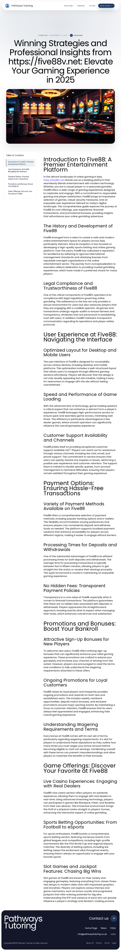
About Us (90, 943)
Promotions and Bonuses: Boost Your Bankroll (20, 185)
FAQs (113, 928)
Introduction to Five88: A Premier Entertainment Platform (21, 163)
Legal (114, 943)
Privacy (99, 943)
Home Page (91, 928)
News (104, 928)
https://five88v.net (53, 180)
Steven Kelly (78, 35)
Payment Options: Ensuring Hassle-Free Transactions (18, 178)
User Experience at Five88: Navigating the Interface (18, 170)
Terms (107, 943)
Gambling (43, 35)
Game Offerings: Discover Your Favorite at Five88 (20, 192)
